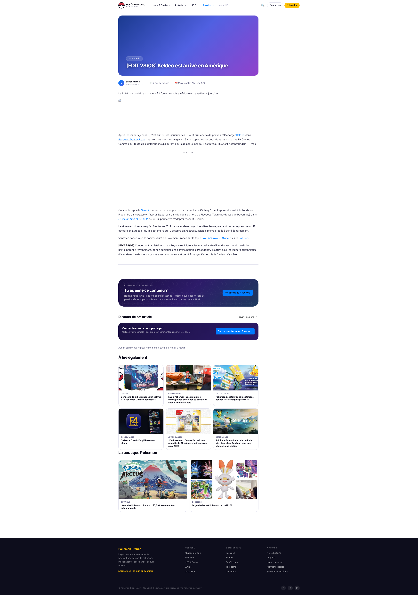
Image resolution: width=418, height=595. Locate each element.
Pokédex (180, 5)
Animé (188, 566)
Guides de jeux (193, 553)
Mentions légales (275, 566)
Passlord (208, 5)
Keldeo (240, 135)
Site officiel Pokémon (277, 571)
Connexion (275, 5)
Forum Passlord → (247, 316)
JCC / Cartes (191, 562)
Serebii (145, 210)
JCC (194, 5)
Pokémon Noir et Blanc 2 (133, 219)
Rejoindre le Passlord (237, 292)
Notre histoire (274, 553)
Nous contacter (275, 562)
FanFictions (232, 562)
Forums (229, 557)
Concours (231, 571)
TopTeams (231, 566)
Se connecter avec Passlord (235, 331)
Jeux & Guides (161, 5)
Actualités (224, 5)
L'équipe (271, 557)
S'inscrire (292, 5)
